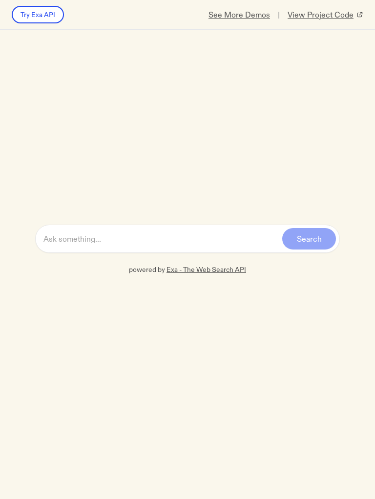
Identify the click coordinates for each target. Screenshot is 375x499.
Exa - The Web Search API (206, 269)
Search (309, 239)
